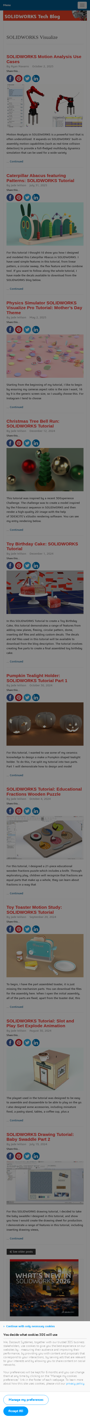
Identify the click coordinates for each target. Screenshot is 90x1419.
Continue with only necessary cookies (30, 1326)
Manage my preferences (26, 1399)
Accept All (15, 1411)
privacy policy (75, 1383)
